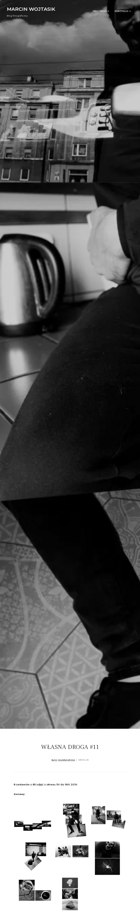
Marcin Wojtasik (31, 9)
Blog (54, 760)
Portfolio (121, 11)
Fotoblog (100, 11)
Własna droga (66, 760)
